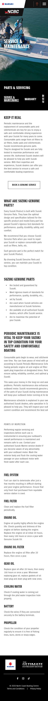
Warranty (30, 99)
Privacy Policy (35, 689)
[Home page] (7, 4)
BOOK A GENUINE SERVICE (24, 185)
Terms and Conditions (15, 689)
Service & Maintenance (11, 99)
